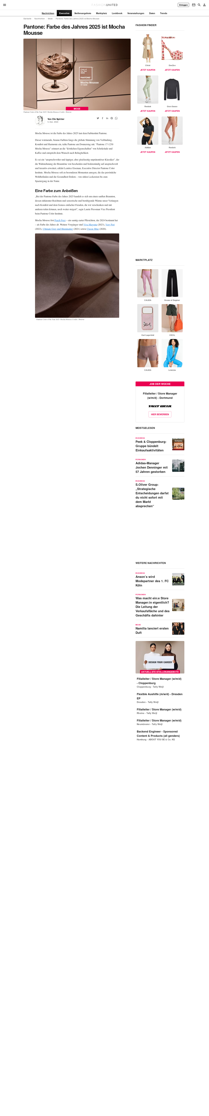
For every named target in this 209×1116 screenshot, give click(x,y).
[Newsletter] (193, 5)
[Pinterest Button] (111, 118)
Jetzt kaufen (147, 69)
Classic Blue (93, 228)
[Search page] (199, 5)
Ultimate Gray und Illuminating (58, 228)
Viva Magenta (90, 224)
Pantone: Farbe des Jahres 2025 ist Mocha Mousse (77, 18)
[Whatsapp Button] (116, 118)
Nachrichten (39, 18)
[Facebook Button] (102, 118)
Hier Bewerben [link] (160, 414)
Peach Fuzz (60, 220)
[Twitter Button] (98, 118)
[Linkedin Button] (107, 118)
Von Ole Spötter (56, 118)
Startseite (27, 18)
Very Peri (110, 224)
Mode (50, 18)
